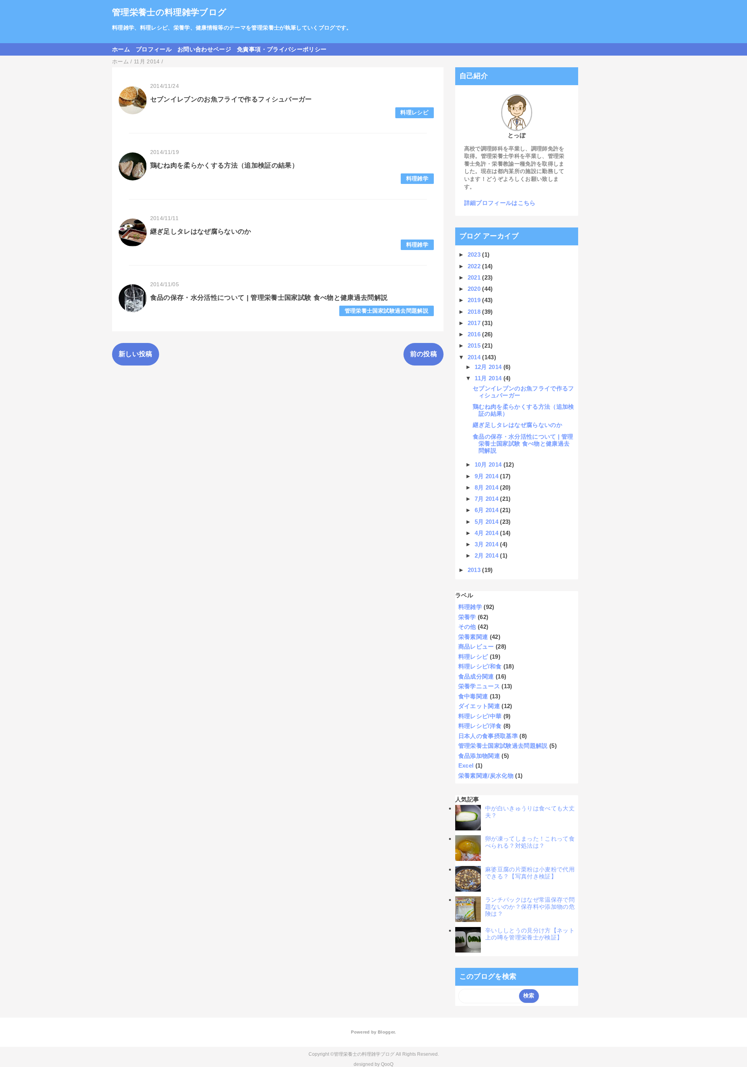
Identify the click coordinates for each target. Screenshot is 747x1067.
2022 (475, 266)
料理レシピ (414, 112)
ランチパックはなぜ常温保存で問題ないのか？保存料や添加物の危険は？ (530, 906)
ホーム (121, 49)
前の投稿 (423, 354)
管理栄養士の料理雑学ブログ (169, 12)
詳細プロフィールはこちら (500, 202)
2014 (475, 357)
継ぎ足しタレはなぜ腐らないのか (200, 231)
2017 (475, 323)
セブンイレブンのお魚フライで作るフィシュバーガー (231, 99)
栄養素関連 (473, 636)
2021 (475, 277)
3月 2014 (487, 544)
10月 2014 (489, 464)
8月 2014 (487, 487)
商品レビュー (476, 646)
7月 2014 (487, 498)
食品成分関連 (476, 676)
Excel (466, 765)
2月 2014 (487, 555)
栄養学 (467, 617)
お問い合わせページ (204, 49)
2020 (475, 288)
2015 (475, 345)
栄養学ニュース (479, 686)
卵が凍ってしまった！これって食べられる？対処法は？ (530, 842)
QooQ (387, 1064)
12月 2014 (489, 367)
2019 (475, 300)
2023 (475, 254)
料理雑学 (417, 179)
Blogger (386, 1032)
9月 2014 (487, 476)
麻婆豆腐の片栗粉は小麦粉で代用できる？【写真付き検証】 (530, 873)
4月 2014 (487, 533)
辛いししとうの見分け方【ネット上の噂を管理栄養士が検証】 (530, 934)
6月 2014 (487, 510)
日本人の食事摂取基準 (488, 736)
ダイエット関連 (479, 706)
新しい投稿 (136, 354)
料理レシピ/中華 (480, 716)
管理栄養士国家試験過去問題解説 (386, 311)
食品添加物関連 (479, 755)
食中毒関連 (473, 696)
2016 (475, 334)
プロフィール (154, 49)
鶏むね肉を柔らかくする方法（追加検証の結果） (224, 165)
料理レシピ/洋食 (480, 725)
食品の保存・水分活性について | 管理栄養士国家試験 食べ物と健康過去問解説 (269, 297)
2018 (475, 311)
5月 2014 (487, 521)
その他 (467, 626)
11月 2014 (489, 378)
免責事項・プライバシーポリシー (281, 49)
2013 (475, 570)
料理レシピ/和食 (480, 666)
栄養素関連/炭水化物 (486, 775)
